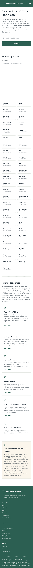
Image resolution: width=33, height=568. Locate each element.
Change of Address (7, 528)
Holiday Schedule (7, 536)
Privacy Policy (6, 551)
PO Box (4, 526)
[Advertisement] (16, 83)
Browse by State (6, 518)
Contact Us (5, 549)
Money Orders (6, 533)
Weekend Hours (6, 538)
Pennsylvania (5, 515)
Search (16, 43)
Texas (3, 510)
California (4, 508)
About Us (4, 546)
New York (4, 513)
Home (3, 505)
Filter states (5, 60)
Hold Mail (4, 531)
